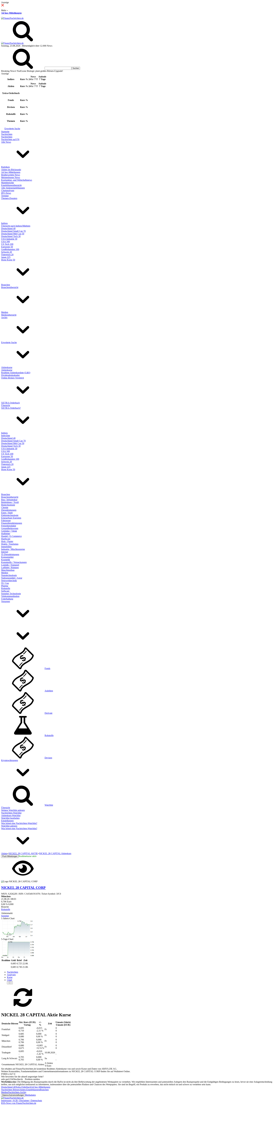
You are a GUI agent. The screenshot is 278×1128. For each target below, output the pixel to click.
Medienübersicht (8, 315)
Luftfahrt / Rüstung (10, 567)
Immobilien (6, 546)
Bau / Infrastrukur (9, 499)
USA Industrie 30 (9, 239)
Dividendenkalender (10, 375)
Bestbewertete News (10, 175)
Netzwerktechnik (9, 580)
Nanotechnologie (9, 575)
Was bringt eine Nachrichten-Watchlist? (19, 823)
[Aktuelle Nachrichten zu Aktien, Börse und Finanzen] (12, 18)
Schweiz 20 (6, 252)
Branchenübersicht (9, 287)
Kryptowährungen (9, 760)
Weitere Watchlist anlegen (13, 810)
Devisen (48, 757)
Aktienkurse (6, 367)
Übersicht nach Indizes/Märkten (15, 226)
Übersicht (5, 405)
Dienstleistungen (8, 510)
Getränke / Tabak (9, 531)
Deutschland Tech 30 (11, 236)
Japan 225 (5, 257)
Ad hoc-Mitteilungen (11, 13)
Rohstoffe (5, 588)
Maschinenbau (7, 570)
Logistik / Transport (10, 565)
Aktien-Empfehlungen (29, 1089)
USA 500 (5, 241)
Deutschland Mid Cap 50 (12, 233)
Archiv (4, 317)
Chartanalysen (7, 190)
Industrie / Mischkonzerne (13, 549)
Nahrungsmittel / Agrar (11, 578)
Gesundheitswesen (9, 528)
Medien (4, 312)
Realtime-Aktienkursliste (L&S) (15, 372)
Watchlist (49, 805)
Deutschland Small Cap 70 (13, 231)
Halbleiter (5, 533)
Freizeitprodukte (8, 525)
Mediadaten (30, 1095)
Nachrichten (6, 134)
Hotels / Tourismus (9, 544)
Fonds (47, 668)
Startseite (5, 131)
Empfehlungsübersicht (11, 185)
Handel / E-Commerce (11, 536)
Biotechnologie (8, 505)
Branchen (5, 284)
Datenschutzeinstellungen (13, 1095)
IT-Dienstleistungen (10, 554)
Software (5, 591)
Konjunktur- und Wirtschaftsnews (16, 180)
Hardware (5, 539)
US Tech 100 (7, 244)
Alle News (6, 142)
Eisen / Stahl (7, 512)
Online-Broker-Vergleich (12, 378)
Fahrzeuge (6, 520)
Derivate (48, 713)
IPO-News (6, 193)
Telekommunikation (10, 596)
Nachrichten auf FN (10, 139)
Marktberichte (7, 182)
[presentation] (8, 982)
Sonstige (5, 916)
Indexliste (5, 435)
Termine (5, 195)
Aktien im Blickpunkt (11, 169)
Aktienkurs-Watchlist (10, 815)
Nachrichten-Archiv (17, 1092)
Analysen (11, 974)
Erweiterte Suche (12, 128)
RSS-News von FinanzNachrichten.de (18, 1103)
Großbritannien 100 (10, 249)
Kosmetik (5, 559)
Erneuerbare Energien (11, 518)
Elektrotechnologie (9, 515)
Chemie (4, 507)
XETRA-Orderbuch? (11, 408)
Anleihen (49, 691)
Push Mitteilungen (9, 856)
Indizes (4, 223)
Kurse (9, 977)
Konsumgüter (7, 557)
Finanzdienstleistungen (11, 523)
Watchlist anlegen (9, 826)
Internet (4, 552)
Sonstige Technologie (11, 593)
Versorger (5, 601)
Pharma (4, 586)
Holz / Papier (7, 541)
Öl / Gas (5, 583)
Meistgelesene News (10, 177)
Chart (9, 980)
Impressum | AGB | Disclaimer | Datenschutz (21, 1100)
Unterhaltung (7, 599)
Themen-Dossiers (9, 198)
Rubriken (5, 167)
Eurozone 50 (7, 246)
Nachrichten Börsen (10, 1089)
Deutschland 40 (8, 228)
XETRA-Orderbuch (10, 403)
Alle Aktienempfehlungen (13, 188)
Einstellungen (7, 820)
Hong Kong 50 (8, 260)
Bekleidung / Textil (10, 502)
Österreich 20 (7, 254)
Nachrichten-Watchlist (11, 813)
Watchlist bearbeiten (10, 818)
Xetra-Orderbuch (23, 1087)
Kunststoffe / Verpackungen (14, 562)
